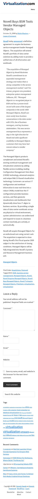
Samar (5, 468)
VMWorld (9, 435)
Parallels (12, 421)
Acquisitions (16, 270)
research (21, 421)
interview (5, 418)
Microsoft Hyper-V (28, 418)
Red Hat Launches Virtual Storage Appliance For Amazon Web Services (17, 451)
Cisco (23, 407)
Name (6, 336)
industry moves (26, 415)
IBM (21, 415)
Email (6, 348)
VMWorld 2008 (15, 435)
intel (32, 415)
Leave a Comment (9, 36)
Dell (29, 410)
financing (24, 412)
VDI (17, 423)
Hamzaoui (7, 458)
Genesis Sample (21, 486)
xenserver (5, 438)
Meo (4, 474)
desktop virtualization (11, 412)
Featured (24, 270)
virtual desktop (25, 423)
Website (6, 359)
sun (4, 423)
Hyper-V (16, 415)
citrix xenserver (12, 410)
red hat (16, 421)
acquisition (6, 407)
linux (12, 418)
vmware (24, 431)
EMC (21, 412)
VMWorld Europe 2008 (25, 435)
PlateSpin (20, 284)
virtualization (8, 287)
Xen (32, 435)
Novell (5, 41)
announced (18, 41)
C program (7, 449)
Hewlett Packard (7, 415)
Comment (7, 308)
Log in (27, 489)
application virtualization (16, 407)
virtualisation (29, 284)
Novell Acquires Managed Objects (15, 278)
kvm (10, 418)
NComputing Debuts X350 (23, 464)
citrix (27, 407)
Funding (29, 412)
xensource (11, 438)
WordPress (20, 489)
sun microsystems (10, 423)
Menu (33, 9)
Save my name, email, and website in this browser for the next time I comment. (19, 374)
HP (12, 415)
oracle (8, 421)
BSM (14, 273)
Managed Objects (10, 262)
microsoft (18, 418)
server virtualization (28, 421)
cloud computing (22, 410)
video (19, 423)
